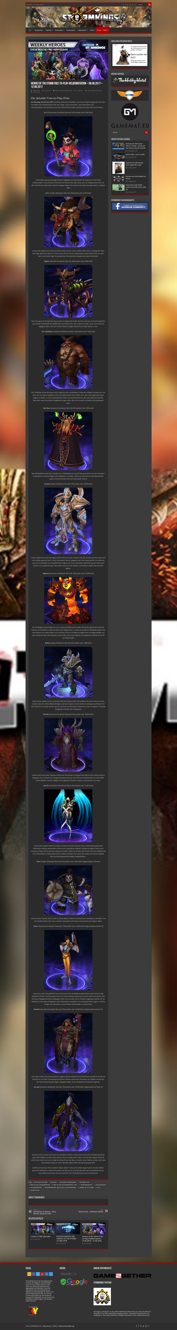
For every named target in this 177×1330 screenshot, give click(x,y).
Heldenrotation (64, 90)
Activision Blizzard (41, 1182)
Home (30, 29)
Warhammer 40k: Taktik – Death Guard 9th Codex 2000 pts (136, 187)
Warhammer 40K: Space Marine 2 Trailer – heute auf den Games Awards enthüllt (135, 146)
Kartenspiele (70, 30)
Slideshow (80, 90)
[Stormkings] (88, 17)
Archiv (57, 90)
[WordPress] (133, 4)
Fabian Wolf (36, 90)
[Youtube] (130, 4)
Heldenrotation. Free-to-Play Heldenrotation (60, 1187)
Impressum (47, 1326)
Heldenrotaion (100, 1185)
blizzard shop (84, 1182)
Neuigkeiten (39, 30)
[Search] (149, 4)
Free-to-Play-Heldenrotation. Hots (65, 1185)
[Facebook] (125, 4)
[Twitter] (128, 4)
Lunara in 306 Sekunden (41, 1236)
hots (98, 1187)
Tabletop (48, 30)
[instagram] (135, 4)
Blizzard (54, 1182)
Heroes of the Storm (86, 1187)
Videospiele (82, 30)
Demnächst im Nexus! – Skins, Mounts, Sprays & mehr (44, 1212)
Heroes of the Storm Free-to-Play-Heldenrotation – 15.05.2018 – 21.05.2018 (92, 1238)
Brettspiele (59, 30)
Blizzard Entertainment (68, 1182)
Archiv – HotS (102, 30)
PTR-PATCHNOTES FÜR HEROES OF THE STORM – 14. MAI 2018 (66, 1238)
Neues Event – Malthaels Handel (91, 1211)
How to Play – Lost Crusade (135, 154)
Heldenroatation (86, 1185)
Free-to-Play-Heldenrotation (40, 1185)
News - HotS (73, 90)
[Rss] (123, 4)
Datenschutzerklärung (66, 1326)
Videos (92, 30)
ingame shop (35, 1190)
